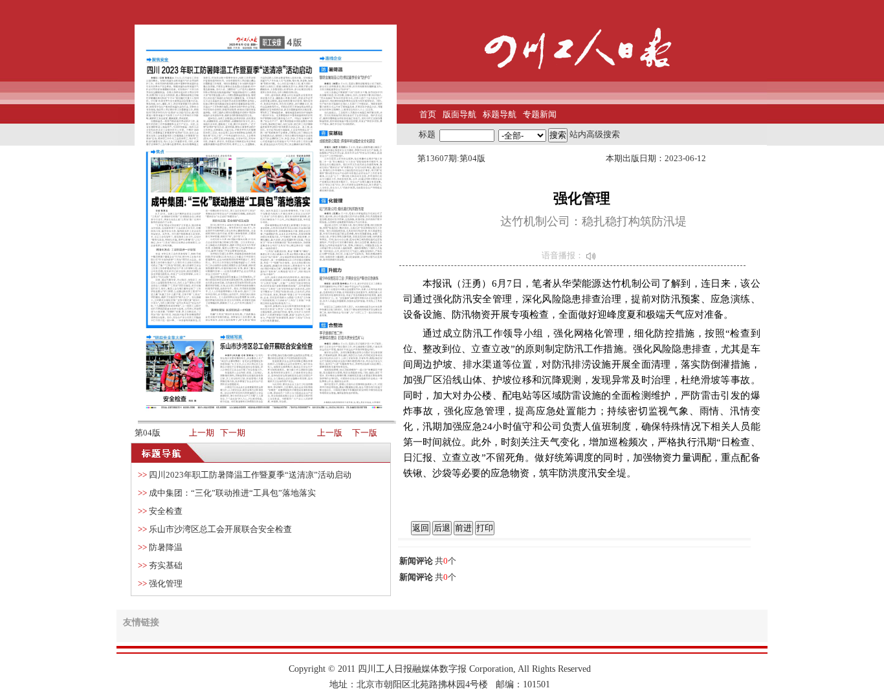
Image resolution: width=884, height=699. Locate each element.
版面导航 (459, 114)
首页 (427, 114)
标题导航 (499, 114)
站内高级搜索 (594, 134)
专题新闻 (540, 114)
